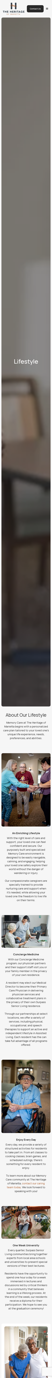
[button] (47, 8)
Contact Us (35, 8)
